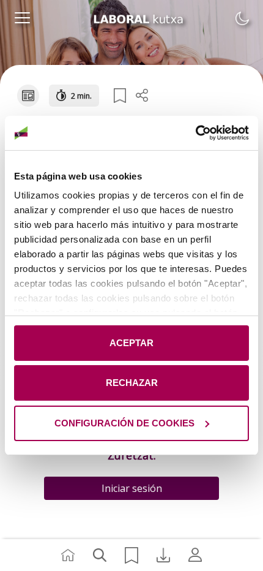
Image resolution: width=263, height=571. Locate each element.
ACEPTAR (131, 343)
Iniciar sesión (132, 488)
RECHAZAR (132, 382)
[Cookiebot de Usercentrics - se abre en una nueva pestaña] (195, 133)
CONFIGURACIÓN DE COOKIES (124, 423)
